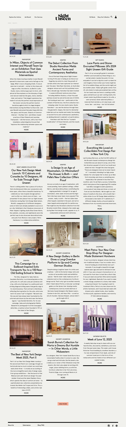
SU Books (92, 17)
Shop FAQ (41, 425)
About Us (11, 425)
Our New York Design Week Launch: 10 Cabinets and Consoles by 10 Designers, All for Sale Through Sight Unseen (26, 176)
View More (63, 404)
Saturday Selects (99, 336)
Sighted (63, 60)
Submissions (27, 425)
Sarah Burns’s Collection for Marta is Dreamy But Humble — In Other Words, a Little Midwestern (63, 347)
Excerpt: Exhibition (63, 253)
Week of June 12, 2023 (100, 339)
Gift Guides (99, 60)
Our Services (38, 17)
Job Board (28, 17)
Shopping (99, 247)
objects (15, 23)
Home (9, 23)
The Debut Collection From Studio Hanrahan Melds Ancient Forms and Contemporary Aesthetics (63, 67)
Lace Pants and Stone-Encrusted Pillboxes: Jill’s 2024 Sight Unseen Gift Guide (99, 66)
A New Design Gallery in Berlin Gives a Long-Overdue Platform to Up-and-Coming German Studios (63, 261)
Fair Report (26, 59)
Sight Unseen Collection (26, 167)
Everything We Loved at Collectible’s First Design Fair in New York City (99, 151)
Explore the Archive (15, 17)
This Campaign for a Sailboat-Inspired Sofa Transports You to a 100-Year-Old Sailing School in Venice (26, 268)
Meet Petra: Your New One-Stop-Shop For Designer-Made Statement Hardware (99, 253)
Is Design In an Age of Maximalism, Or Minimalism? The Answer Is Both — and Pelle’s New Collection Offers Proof (63, 174)
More (26, 130)
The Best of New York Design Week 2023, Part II (26, 356)
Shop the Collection (104, 17)
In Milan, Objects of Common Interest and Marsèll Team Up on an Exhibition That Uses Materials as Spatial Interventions (26, 69)
